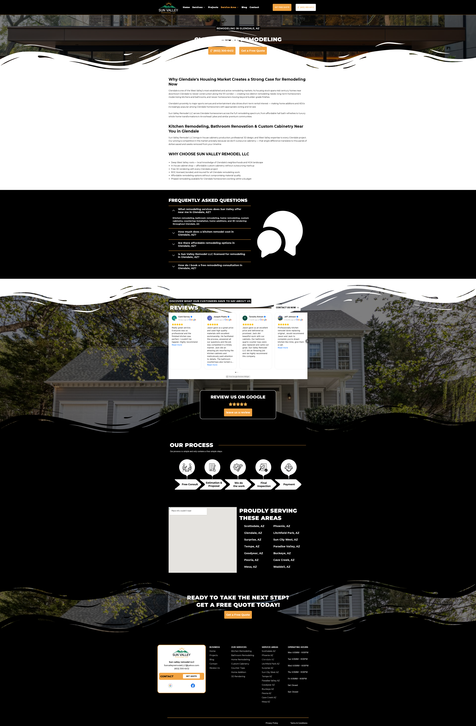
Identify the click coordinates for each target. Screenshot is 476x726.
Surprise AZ (267, 668)
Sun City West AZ (270, 672)
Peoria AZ (266, 693)
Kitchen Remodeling (241, 651)
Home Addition (238, 672)
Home (186, 7)
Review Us (214, 668)
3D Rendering (238, 676)
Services (197, 7)
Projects (213, 7)
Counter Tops (238, 668)
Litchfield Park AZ (271, 664)
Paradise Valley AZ (271, 680)
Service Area (228, 7)
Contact (254, 7)
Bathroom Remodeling (242, 655)
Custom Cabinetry (240, 664)
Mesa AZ (266, 702)
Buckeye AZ (268, 689)
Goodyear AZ (268, 685)
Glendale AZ (268, 659)
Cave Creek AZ (269, 697)
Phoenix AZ (267, 655)
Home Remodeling (240, 659)
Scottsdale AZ (269, 651)
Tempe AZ (267, 676)
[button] (210, 210)
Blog (244, 7)
